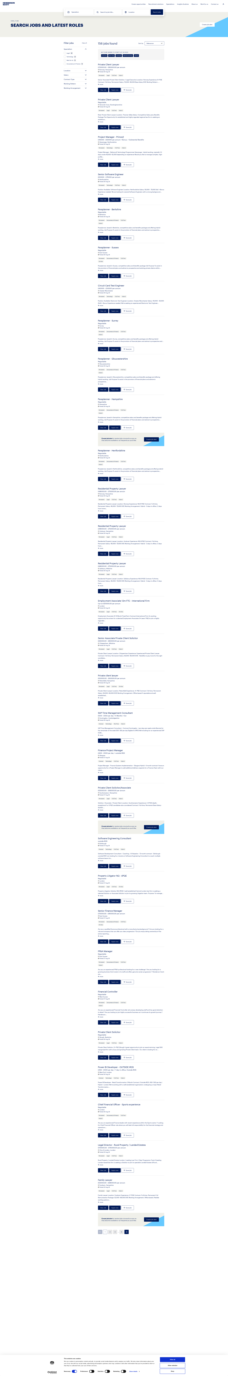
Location (131, 12)
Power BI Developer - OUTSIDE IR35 (116, 1067)
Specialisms (170, 4)
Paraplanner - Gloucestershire (113, 358)
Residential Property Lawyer (112, 488)
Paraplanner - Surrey (108, 320)
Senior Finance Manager (110, 910)
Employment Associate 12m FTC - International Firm (124, 600)
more (101, 84)
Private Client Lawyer (108, 64)
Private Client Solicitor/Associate (114, 787)
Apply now (114, 90)
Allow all (172, 1359)
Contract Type (69, 79)
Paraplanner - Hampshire (110, 399)
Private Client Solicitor (109, 1032)
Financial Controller (108, 991)
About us (194, 4)
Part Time (111, 55)
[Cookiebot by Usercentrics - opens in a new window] (52, 1372)
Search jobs (157, 12)
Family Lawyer (105, 1180)
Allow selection (172, 1365)
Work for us (204, 4)
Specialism (75, 12)
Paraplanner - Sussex (108, 247)
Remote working (127, 55)
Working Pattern (70, 83)
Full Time (104, 55)
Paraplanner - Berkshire (109, 209)
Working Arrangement (72, 88)
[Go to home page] (9, 5)
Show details (133, 1371)
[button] (75, 49)
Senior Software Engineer (111, 174)
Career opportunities (139, 4)
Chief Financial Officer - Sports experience (119, 1104)
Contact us (214, 4)
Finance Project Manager (110, 750)
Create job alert (207, 24)
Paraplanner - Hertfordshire (111, 450)
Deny (172, 1371)
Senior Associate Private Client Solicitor (118, 638)
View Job (103, 90)
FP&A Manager (105, 951)
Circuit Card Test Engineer (111, 285)
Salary (66, 75)
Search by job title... (107, 12)
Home (12, 21)
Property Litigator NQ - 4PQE (112, 875)
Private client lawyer (108, 675)
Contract (118, 55)
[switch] (91, 1371)
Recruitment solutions (155, 4)
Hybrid (136, 55)
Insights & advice (183, 4)
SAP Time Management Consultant (115, 713)
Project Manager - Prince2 (111, 137)
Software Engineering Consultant (114, 838)
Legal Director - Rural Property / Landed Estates (122, 1145)
